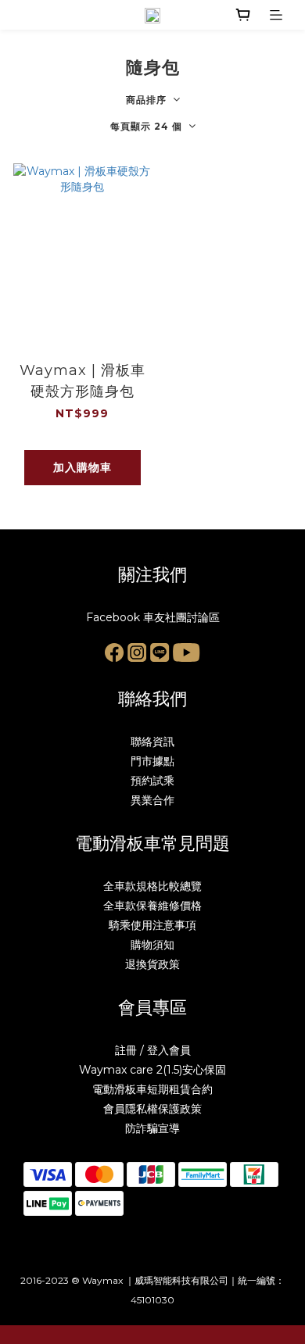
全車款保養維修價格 (152, 906)
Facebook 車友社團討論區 (153, 617)
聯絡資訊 (152, 742)
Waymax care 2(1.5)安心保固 (152, 1070)
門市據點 (152, 761)
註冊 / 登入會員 (153, 1050)
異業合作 (152, 800)
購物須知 (152, 945)
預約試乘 (152, 781)
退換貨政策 (152, 964)
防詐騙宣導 (152, 1128)
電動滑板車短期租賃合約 (152, 1089)
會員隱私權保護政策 (152, 1109)
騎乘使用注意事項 (152, 925)
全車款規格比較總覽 (152, 886)
